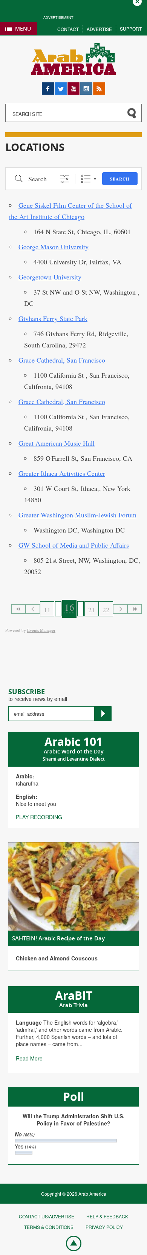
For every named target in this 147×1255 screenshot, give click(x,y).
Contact (68, 29)
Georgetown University (49, 276)
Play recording (39, 817)
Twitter (61, 86)
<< (18, 609)
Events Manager (41, 630)
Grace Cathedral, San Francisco (61, 359)
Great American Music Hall (56, 443)
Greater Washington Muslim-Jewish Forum (77, 514)
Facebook (48, 86)
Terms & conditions (49, 1227)
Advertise (99, 29)
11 (47, 609)
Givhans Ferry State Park (52, 318)
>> (134, 609)
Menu (23, 28)
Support (131, 28)
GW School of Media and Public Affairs (73, 545)
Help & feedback (107, 1216)
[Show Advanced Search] (64, 179)
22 (106, 609)
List (85, 179)
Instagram (86, 86)
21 (91, 609)
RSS (98, 86)
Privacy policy (104, 1227)
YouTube (73, 86)
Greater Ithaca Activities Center (61, 473)
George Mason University (53, 246)
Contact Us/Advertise (46, 1216)
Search (120, 179)
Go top (70, 1243)
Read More (29, 1058)
